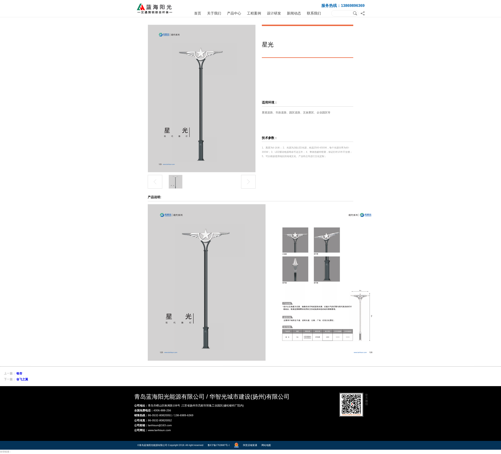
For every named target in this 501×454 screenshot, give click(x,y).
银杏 (19, 373)
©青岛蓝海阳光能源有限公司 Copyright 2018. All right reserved (170, 445)
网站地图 (266, 445)
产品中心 (234, 13)
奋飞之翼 (22, 379)
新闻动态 (294, 13)
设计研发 (274, 13)
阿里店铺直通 (250, 445)
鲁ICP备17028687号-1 (219, 445)
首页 (197, 13)
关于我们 (214, 13)
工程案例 (254, 13)
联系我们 (314, 13)
